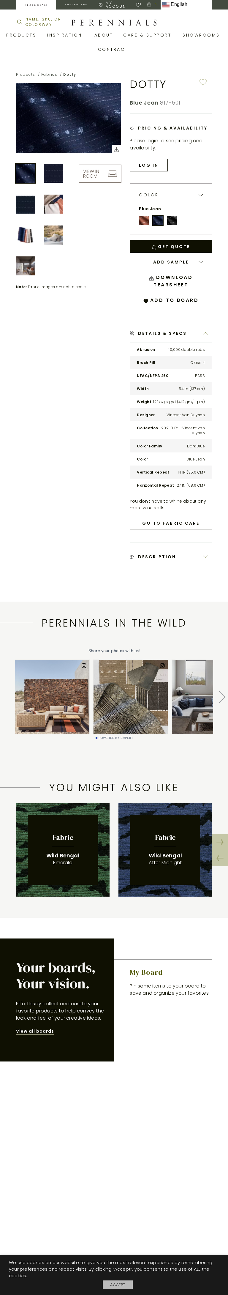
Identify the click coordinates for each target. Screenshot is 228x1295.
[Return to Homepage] (114, 23)
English (178, 4)
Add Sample (171, 262)
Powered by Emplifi (116, 737)
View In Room (91, 173)
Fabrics (49, 74)
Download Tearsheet (173, 281)
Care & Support (148, 35)
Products (22, 35)
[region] (114, 850)
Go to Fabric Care (171, 523)
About (104, 35)
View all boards (35, 1031)
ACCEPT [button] (117, 1285)
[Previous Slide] (220, 858)
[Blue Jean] (158, 220)
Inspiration (66, 35)
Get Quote (173, 247)
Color (149, 195)
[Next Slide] (220, 842)
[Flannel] (172, 220)
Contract (114, 49)
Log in (149, 165)
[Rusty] (143, 220)
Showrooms (202, 35)
